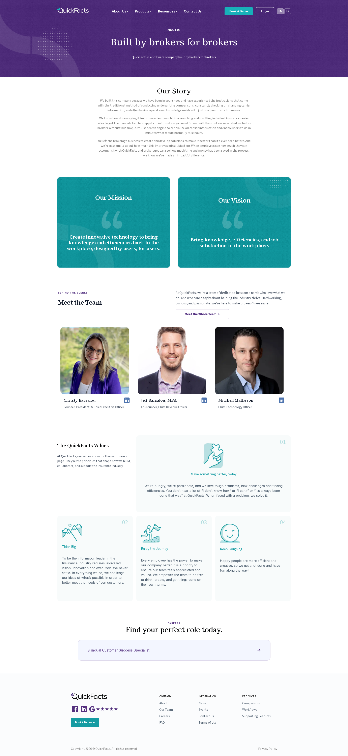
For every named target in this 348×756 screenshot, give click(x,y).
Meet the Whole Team (200, 314)
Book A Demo (238, 11)
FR (287, 11)
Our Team (166, 709)
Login (265, 11)
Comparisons (251, 703)
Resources (166, 11)
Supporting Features (256, 716)
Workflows (249, 709)
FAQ (162, 722)
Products (142, 11)
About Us (119, 11)
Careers (164, 716)
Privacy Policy (267, 749)
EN (280, 11)
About (163, 703)
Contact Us (193, 11)
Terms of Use (207, 722)
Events (203, 709)
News (202, 703)
